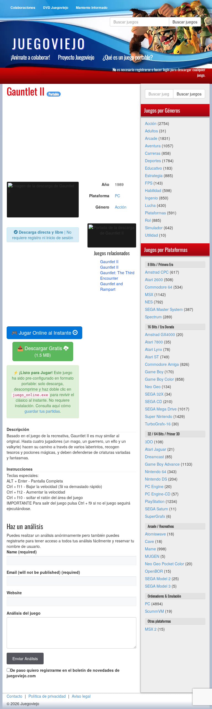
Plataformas (155, 212)
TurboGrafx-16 (158, 424)
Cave (149, 541)
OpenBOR (154, 571)
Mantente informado (91, 7)
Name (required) (22, 552)
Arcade (151, 138)
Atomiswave (155, 534)
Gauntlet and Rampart (111, 286)
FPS (148, 183)
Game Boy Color (159, 379)
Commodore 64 (158, 287)
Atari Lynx (153, 349)
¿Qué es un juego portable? (127, 57)
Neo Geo (153, 386)
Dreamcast (154, 456)
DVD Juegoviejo (55, 7)
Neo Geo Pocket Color (164, 563)
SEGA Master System (164, 309)
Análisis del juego (24, 613)
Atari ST (152, 356)
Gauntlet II (109, 261)
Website (14, 592)
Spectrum (153, 316)
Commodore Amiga (162, 364)
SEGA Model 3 (158, 586)
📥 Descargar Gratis (40, 351)
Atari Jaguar (155, 449)
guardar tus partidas (42, 411)
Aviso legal (81, 696)
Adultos (151, 131)
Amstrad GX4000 (160, 334)
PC (117, 195)
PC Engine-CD (157, 494)
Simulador (154, 227)
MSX (149, 294)
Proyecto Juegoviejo (76, 57)
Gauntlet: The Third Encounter (117, 275)
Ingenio (151, 198)
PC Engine (154, 486)
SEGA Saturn (156, 508)
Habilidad (153, 190)
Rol (148, 220)
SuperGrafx (155, 516)
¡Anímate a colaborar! (30, 57)
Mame (150, 548)
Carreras (152, 153)
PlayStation (155, 501)
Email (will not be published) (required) (43, 572)
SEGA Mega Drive (161, 409)
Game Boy (154, 371)
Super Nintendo (158, 416)
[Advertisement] (71, 135)
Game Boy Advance (162, 464)
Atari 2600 (154, 279)
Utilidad (151, 235)
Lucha (150, 205)
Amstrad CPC (157, 272)
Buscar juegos (185, 22)
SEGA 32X (154, 394)
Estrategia (154, 175)
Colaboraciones (22, 7)
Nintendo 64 (155, 471)
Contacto (14, 696)
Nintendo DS (156, 479)
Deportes (153, 160)
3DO (149, 441)
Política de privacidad (47, 696)
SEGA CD (153, 401)
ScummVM (154, 611)
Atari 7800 (154, 342)
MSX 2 (151, 629)
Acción (120, 207)
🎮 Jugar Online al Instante (42, 332)
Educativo (153, 168)
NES (149, 302)
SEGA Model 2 (158, 578)
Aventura (153, 145)
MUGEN (152, 556)
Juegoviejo (49, 43)
